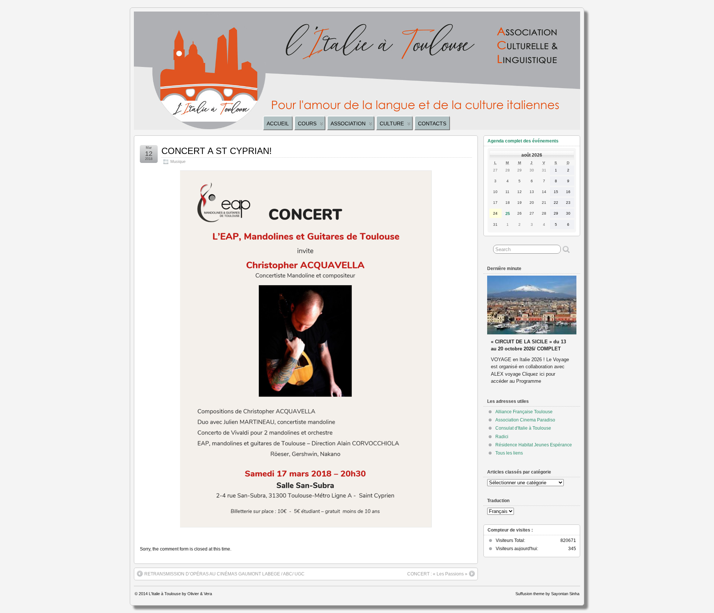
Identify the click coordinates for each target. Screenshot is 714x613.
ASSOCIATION (348, 123)
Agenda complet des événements (523, 141)
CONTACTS (432, 123)
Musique (178, 161)
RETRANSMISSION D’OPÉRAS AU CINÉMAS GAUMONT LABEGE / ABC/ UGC (224, 574)
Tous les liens (509, 453)
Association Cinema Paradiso (525, 420)
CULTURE (392, 123)
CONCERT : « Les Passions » (437, 574)
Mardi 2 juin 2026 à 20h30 (520, 334)
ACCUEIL (278, 123)
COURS (307, 123)
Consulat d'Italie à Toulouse (523, 428)
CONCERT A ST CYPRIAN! (216, 151)
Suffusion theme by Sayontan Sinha (547, 593)
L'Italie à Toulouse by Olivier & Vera (180, 593)
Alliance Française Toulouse (524, 411)
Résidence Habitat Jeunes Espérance (533, 444)
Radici (501, 436)
